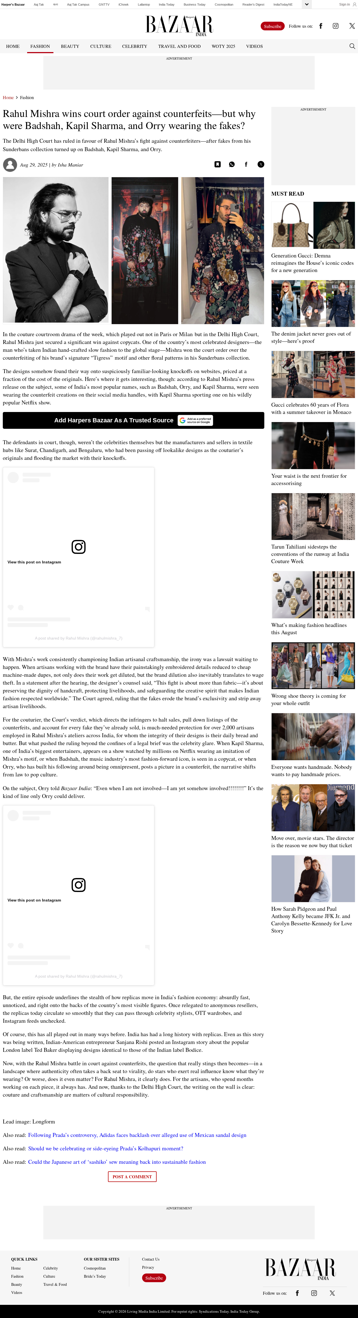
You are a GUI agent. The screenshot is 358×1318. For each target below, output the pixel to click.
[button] (348, 4)
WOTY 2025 (223, 46)
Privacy (148, 1267)
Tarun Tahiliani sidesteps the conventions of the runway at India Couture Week (310, 554)
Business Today (195, 4)
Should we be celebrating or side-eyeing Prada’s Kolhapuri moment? (105, 1148)
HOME (13, 46)
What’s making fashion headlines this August (309, 628)
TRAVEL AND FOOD (179, 46)
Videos (254, 46)
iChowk (124, 4)
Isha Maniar (70, 164)
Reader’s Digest (253, 4)
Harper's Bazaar (13, 4)
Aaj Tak (39, 4)
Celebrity (50, 1268)
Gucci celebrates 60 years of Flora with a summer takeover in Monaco (311, 408)
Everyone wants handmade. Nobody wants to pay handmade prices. (311, 770)
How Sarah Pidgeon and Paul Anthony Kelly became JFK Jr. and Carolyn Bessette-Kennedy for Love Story (311, 919)
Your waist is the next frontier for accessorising (309, 479)
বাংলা (55, 4)
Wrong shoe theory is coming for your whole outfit (308, 699)
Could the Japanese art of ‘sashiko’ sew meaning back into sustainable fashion (117, 1161)
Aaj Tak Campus (78, 4)
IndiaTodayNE (283, 4)
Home (8, 97)
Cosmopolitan (224, 4)
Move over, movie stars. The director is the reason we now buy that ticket (312, 841)
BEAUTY (70, 46)
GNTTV (104, 4)
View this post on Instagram (34, 562)
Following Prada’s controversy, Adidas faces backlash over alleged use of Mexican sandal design (137, 1135)
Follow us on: (301, 26)
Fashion (27, 97)
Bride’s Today (95, 1276)
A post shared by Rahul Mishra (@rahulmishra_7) (79, 638)
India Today (167, 4)
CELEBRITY (134, 46)
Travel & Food (55, 1284)
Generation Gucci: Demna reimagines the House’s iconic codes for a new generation (312, 263)
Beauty (16, 1284)
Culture (49, 1276)
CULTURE (100, 46)
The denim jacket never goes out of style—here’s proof (311, 337)
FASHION (40, 46)
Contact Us (150, 1259)
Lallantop (144, 4)
